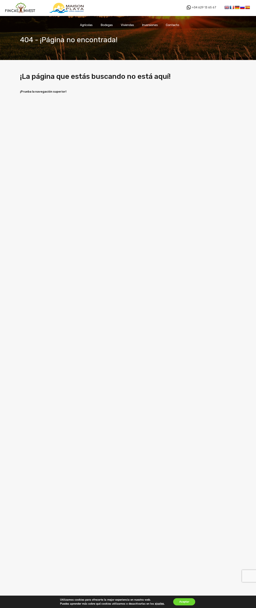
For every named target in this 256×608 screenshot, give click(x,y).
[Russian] (242, 8)
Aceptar (184, 602)
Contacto (172, 25)
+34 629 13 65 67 (203, 7)
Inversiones (150, 25)
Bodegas (107, 25)
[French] (232, 8)
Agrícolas (86, 25)
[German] (237, 8)
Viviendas (127, 25)
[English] (226, 8)
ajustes (159, 603)
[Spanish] (247, 8)
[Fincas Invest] (20, 14)
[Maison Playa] (67, 14)
